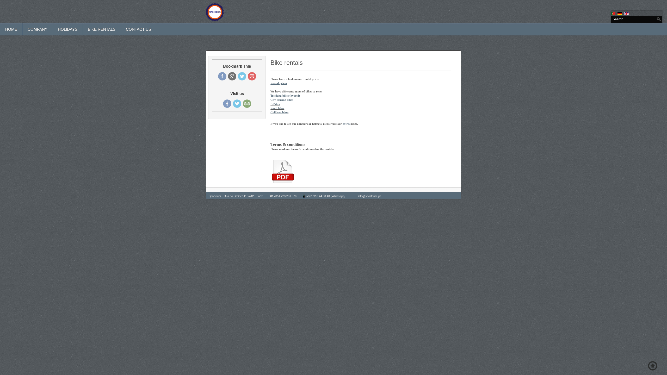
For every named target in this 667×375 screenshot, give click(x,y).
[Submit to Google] (232, 76)
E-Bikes (275, 103)
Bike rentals (101, 29)
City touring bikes (281, 99)
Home (11, 29)
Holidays (67, 29)
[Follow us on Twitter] (237, 103)
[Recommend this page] (252, 76)
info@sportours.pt (369, 196)
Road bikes (277, 108)
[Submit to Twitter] (242, 76)
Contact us (138, 29)
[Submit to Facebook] (222, 76)
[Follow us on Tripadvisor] (247, 103)
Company (37, 29)
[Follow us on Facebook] (227, 103)
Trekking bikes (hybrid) (285, 95)
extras (346, 123)
